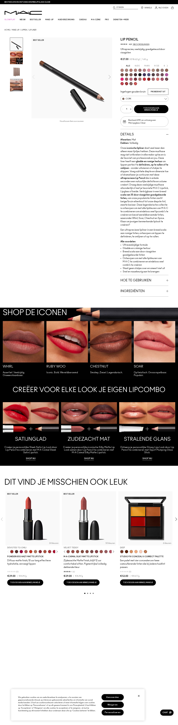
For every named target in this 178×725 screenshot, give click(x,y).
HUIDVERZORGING (66, 19)
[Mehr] (106, 551)
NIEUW (23, 19)
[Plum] (157, 74)
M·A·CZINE (96, 19)
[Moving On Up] (45, 551)
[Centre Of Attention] (126, 83)
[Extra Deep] (126, 551)
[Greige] (126, 74)
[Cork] (157, 70)
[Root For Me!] (135, 74)
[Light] (141, 551)
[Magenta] (166, 74)
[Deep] (122, 551)
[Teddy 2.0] (26, 551)
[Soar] (131, 79)
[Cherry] (122, 83)
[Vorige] (9, 551)
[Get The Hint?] (111, 551)
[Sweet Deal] (101, 551)
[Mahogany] (131, 83)
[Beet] (162, 79)
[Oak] (153, 70)
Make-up (15, 30)
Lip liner (33, 30)
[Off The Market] (35, 551)
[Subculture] (122, 70)
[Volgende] (56, 551)
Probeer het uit (158, 92)
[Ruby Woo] (144, 79)
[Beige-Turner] (122, 74)
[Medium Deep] (131, 551)
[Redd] (135, 83)
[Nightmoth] (153, 74)
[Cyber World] (148, 74)
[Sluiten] (139, 696)
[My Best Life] (31, 551)
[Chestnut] (131, 74)
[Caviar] (140, 74)
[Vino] (162, 74)
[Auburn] (140, 79)
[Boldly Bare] (131, 70)
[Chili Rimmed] (148, 79)
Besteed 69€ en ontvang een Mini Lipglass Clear (27, 2)
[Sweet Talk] (126, 79)
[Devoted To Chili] (12, 551)
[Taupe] (77, 551)
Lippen (24, 30)
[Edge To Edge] (148, 70)
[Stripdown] (126, 70)
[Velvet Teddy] (68, 551)
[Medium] (136, 551)
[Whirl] (140, 70)
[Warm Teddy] (82, 551)
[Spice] (135, 70)
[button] (167, 712)
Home (7, 30)
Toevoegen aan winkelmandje (151, 109)
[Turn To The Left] (16, 551)
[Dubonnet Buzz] (40, 551)
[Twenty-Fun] (21, 551)
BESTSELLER (35, 19)
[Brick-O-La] (135, 79)
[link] (31, 431)
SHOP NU (31, 458)
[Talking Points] (122, 79)
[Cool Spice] (166, 70)
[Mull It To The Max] (73, 551)
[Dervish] (144, 70)
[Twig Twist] (96, 551)
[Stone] (162, 70)
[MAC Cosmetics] (23, 13)
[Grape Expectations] (144, 74)
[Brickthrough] (49, 551)
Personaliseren (113, 712)
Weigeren (112, 705)
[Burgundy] (166, 79)
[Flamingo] (157, 79)
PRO (107, 19)
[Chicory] (153, 79)
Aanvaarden (112, 697)
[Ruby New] (54, 551)
